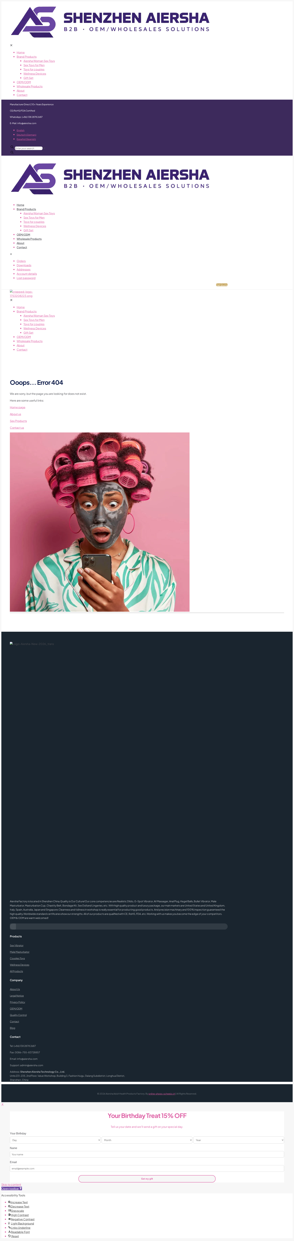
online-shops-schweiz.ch (162, 1093)
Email (13, 1162)
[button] (11, 1188)
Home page (17, 407)
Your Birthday (18, 1133)
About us (15, 414)
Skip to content (11, 1184)
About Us (15, 989)
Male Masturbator (19, 951)
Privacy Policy (17, 1002)
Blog (12, 1027)
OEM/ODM (16, 1008)
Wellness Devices (19, 964)
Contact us (17, 427)
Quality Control (18, 1014)
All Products (16, 971)
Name (13, 1148)
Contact (14, 1021)
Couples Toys (17, 958)
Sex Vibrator (16, 945)
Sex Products (18, 421)
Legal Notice (17, 995)
